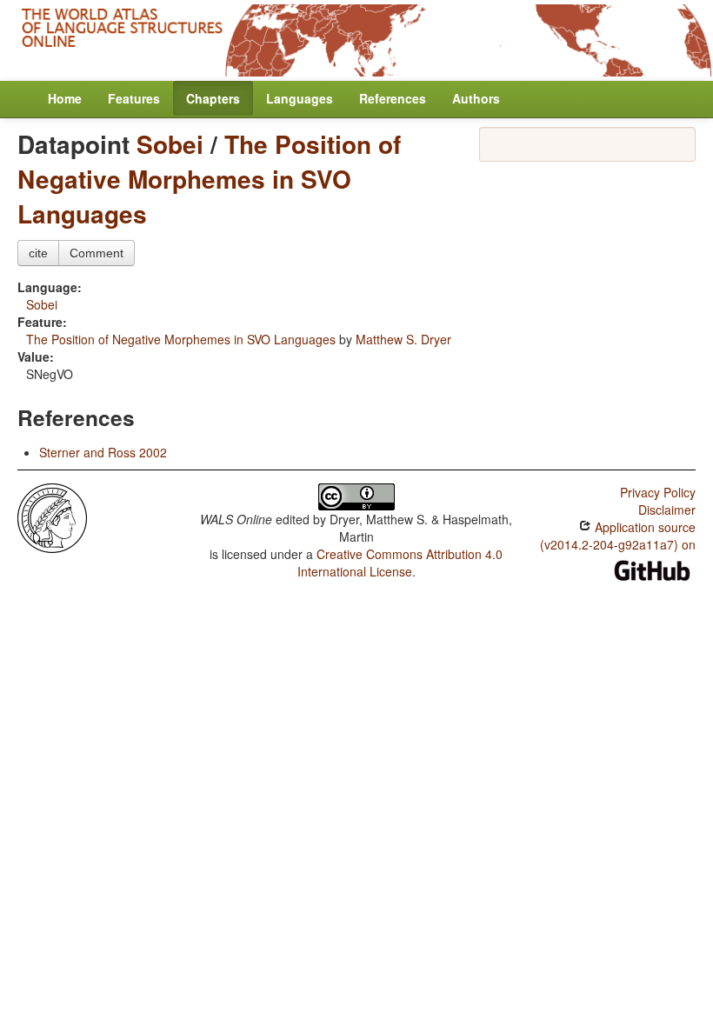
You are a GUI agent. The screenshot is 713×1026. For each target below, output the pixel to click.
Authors (476, 98)
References (392, 98)
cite (38, 253)
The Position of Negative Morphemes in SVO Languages (209, 178)
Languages (299, 98)
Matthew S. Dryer (403, 339)
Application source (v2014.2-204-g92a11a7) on (618, 535)
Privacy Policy (658, 492)
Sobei (170, 144)
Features (134, 98)
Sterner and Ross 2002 (103, 452)
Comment (96, 253)
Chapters (213, 98)
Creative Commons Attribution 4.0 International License (400, 562)
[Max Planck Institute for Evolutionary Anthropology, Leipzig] (52, 516)
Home (65, 98)
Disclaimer (667, 509)
